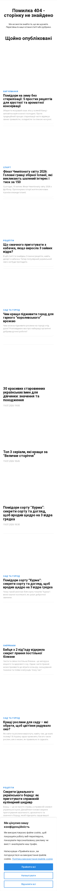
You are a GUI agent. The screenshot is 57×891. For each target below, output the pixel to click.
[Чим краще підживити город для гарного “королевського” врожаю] (28, 288)
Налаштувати (28, 875)
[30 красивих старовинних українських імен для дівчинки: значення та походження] (28, 365)
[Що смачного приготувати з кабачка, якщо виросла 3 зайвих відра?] (28, 219)
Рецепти (8, 240)
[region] (28, 854)
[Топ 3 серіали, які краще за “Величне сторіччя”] (28, 429)
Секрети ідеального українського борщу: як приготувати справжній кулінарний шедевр (21, 797)
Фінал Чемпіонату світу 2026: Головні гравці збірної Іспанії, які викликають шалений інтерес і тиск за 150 (27, 177)
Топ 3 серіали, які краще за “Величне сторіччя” (25, 454)
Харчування (10, 91)
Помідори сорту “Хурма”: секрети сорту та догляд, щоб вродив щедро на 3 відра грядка (27, 513)
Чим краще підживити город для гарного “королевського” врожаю (28, 317)
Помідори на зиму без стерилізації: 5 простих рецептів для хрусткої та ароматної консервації (27, 101)
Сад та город (11, 310)
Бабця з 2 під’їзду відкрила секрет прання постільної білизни (24, 653)
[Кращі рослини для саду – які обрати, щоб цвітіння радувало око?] (28, 696)
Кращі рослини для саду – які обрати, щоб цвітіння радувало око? (27, 725)
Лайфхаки (9, 646)
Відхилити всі (28, 884)
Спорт (7, 167)
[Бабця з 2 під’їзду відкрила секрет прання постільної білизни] (28, 624)
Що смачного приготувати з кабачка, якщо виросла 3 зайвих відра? (27, 248)
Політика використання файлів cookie (32, 858)
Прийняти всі (29, 866)
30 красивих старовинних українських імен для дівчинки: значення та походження (24, 394)
